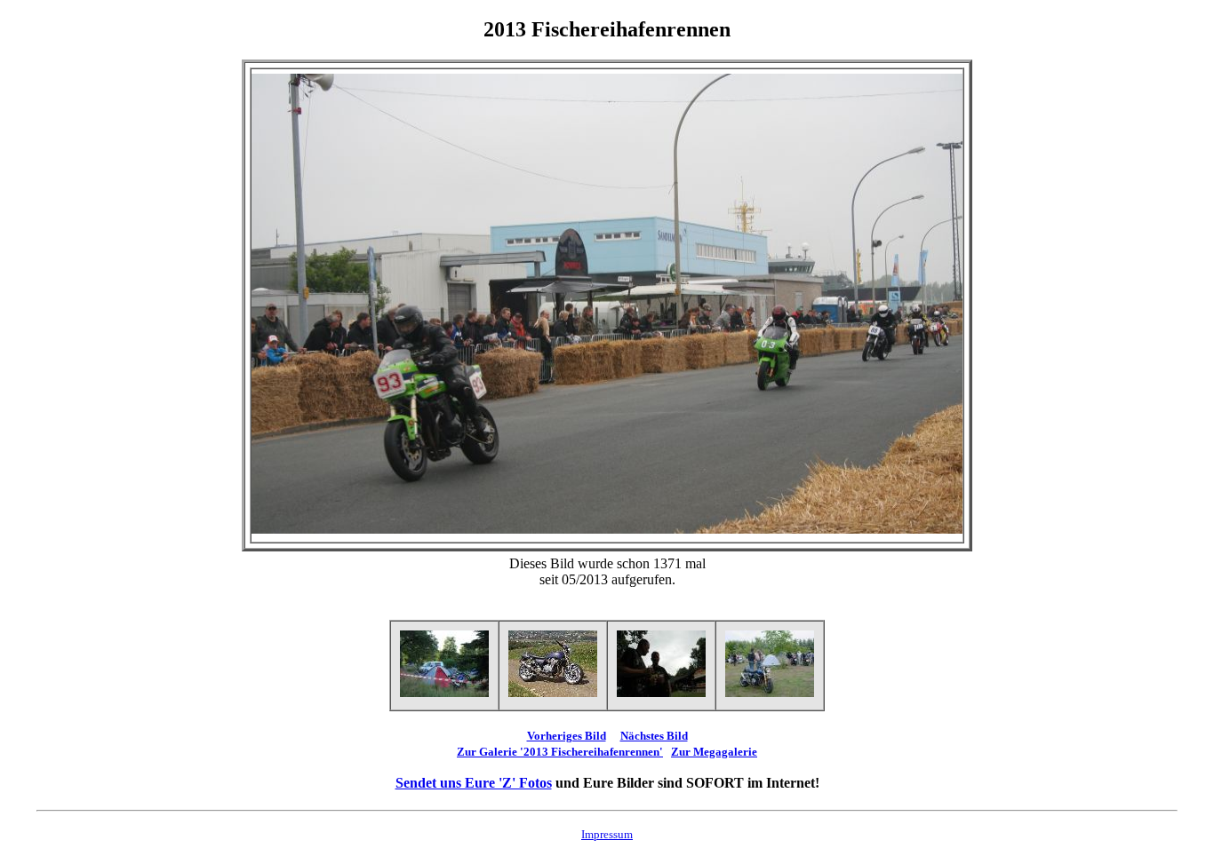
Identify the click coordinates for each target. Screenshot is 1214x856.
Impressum (607, 834)
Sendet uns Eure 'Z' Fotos (473, 782)
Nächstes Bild (654, 735)
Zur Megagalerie (714, 751)
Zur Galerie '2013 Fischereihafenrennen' (560, 751)
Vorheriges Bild (566, 735)
